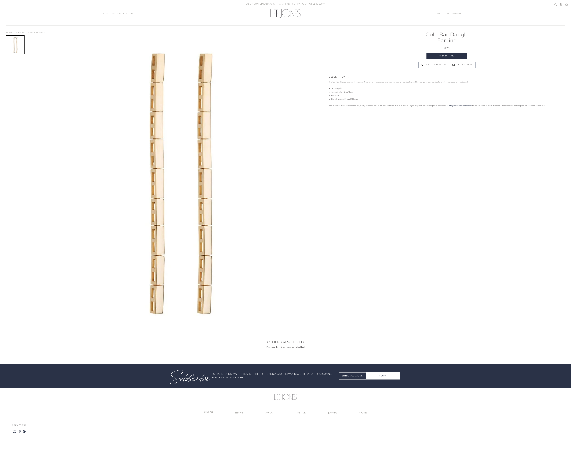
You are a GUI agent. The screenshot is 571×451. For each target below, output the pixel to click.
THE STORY (443, 13)
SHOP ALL (208, 412)
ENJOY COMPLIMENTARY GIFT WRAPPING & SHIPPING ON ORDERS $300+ (285, 4)
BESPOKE (239, 413)
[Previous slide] (15, 37)
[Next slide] (15, 52)
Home (9, 33)
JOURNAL (457, 13)
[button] (15, 44)
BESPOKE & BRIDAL (123, 13)
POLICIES (363, 413)
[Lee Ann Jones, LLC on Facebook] (20, 431)
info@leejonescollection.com (460, 106)
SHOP (106, 13)
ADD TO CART (447, 56)
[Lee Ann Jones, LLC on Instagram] (14, 431)
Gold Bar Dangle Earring (30, 33)
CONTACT (269, 413)
